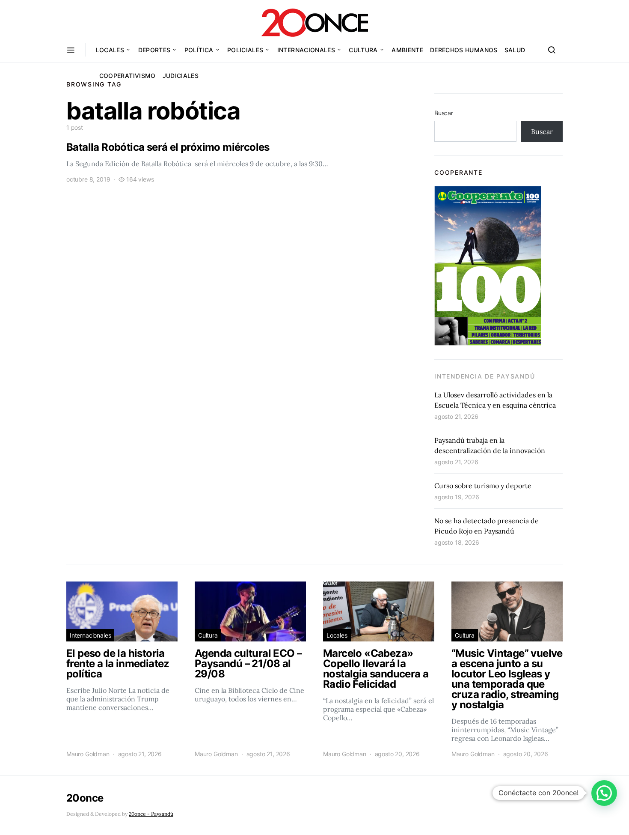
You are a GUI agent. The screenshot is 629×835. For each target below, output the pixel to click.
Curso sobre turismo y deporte (482, 485)
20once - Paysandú (151, 814)
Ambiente (407, 50)
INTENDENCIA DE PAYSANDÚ (484, 376)
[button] (604, 793)
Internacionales (306, 50)
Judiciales (181, 75)
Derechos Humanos (464, 50)
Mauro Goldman (88, 753)
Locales (110, 50)
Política (199, 50)
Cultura (363, 50)
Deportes (154, 50)
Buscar (443, 112)
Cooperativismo (127, 75)
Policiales (245, 50)
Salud (514, 50)
